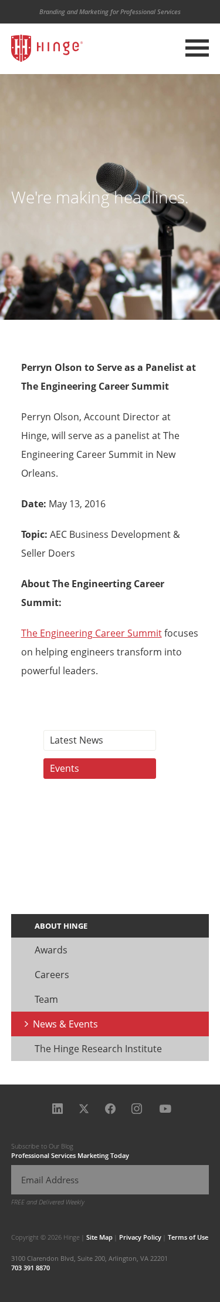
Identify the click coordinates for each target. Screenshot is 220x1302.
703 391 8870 (30, 1267)
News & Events (65, 1023)
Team (46, 999)
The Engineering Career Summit (91, 633)
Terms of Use (188, 1237)
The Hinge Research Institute (98, 1048)
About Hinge (61, 926)
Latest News (76, 740)
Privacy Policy (140, 1237)
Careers (52, 974)
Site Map (99, 1237)
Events (64, 768)
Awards (51, 949)
